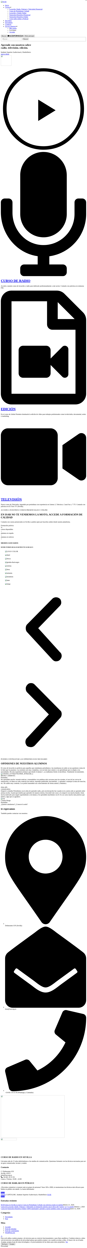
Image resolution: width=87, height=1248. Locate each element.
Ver (66, 1242)
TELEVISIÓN (11, 499)
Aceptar (12, 1244)
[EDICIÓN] (43, 404)
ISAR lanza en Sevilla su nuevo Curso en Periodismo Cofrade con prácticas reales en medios (32, 1205)
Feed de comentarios (12, 1231)
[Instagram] (2, 1193)
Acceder (8, 1227)
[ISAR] (3, 2)
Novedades (9, 1217)
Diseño (3, 1195)
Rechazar (5, 1244)
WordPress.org (10, 1233)
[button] (43, 109)
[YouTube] (4, 1193)
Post (6, 1219)
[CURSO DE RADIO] (43, 275)
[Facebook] (1, 1193)
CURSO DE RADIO (15, 281)
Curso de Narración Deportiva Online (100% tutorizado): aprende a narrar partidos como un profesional (35, 1209)
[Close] (86, 0)
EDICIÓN (8, 409)
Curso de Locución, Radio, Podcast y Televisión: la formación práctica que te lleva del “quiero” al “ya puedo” (37, 1207)
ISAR (49, 1195)
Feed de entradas (10, 1229)
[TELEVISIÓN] (43, 494)
